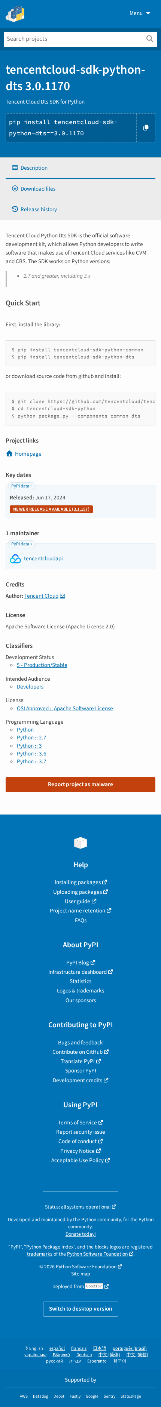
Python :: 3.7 (31, 761)
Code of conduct (77, 1141)
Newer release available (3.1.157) (51, 509)
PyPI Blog (77, 962)
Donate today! (81, 1234)
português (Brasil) (130, 1348)
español (57, 1348)
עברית (75, 1361)
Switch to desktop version (80, 1309)
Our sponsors (81, 1000)
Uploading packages (77, 892)
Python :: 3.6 (31, 753)
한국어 (120, 1361)
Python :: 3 (29, 746)
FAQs (80, 920)
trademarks (39, 1253)
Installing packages (78, 882)
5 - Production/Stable (42, 665)
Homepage (28, 454)
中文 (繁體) (137, 1355)
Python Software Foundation (97, 1253)
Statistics (80, 981)
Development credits (77, 1080)
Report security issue (80, 1132)
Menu (136, 13)
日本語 (99, 1348)
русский (54, 1361)
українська (35, 1355)
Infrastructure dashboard (77, 972)
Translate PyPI (78, 1061)
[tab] (80, 168)
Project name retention (77, 910)
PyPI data (20, 486)
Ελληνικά (61, 1355)
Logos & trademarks (80, 990)
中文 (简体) (109, 1355)
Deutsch (84, 1355)
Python (25, 730)
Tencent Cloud (41, 596)
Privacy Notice (77, 1151)
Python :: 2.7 (31, 737)
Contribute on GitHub (77, 1052)
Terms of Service (77, 1122)
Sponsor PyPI (80, 1070)
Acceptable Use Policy (77, 1160)
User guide (77, 901)
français (78, 1348)
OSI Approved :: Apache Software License (65, 708)
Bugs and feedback (80, 1042)
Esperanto (97, 1361)
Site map (80, 1273)
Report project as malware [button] (80, 784)
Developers (30, 687)
